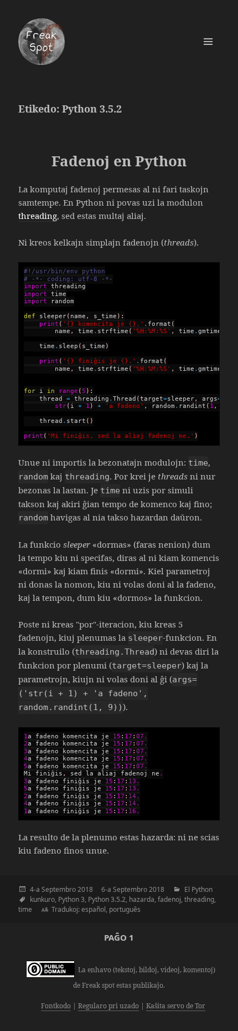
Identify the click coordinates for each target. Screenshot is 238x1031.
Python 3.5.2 (107, 899)
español (93, 909)
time (25, 909)
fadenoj (169, 899)
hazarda (141, 899)
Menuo (208, 41)
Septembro (59, 889)
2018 (85, 889)
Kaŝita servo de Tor (175, 1005)
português (125, 909)
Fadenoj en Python (119, 161)
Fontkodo (56, 1005)
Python (202, 889)
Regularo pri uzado (108, 1005)
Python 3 (71, 899)
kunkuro (42, 899)
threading (37, 215)
